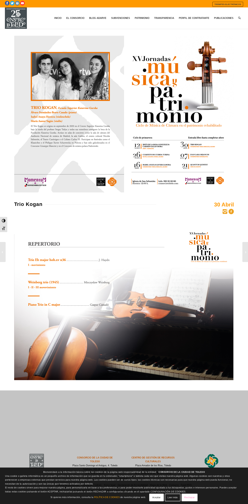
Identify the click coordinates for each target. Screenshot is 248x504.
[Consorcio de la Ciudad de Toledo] (16, 18)
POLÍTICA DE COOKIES (107, 497)
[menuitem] (227, 4)
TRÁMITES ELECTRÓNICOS (227, 4)
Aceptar (156, 497)
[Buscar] (239, 18)
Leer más (173, 497)
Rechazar (189, 497)
